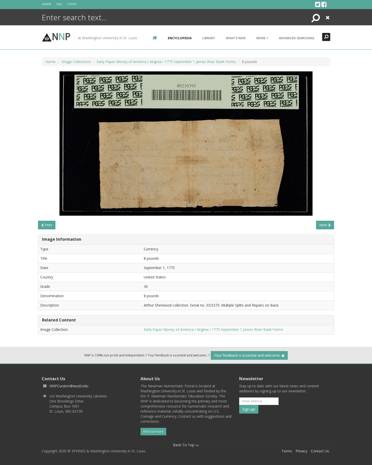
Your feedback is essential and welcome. (247, 355)
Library (208, 38)
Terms (286, 451)
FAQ (59, 4)
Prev (48, 225)
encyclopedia (180, 38)
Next (323, 225)
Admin (46, 4)
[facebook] (324, 4)
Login (71, 4)
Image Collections (76, 61)
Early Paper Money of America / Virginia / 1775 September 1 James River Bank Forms (166, 61)
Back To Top (184, 444)
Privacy (301, 451)
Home (51, 61)
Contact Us (320, 451)
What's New (236, 38)
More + (262, 38)
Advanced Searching (296, 38)
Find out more (153, 431)
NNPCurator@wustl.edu (68, 385)
